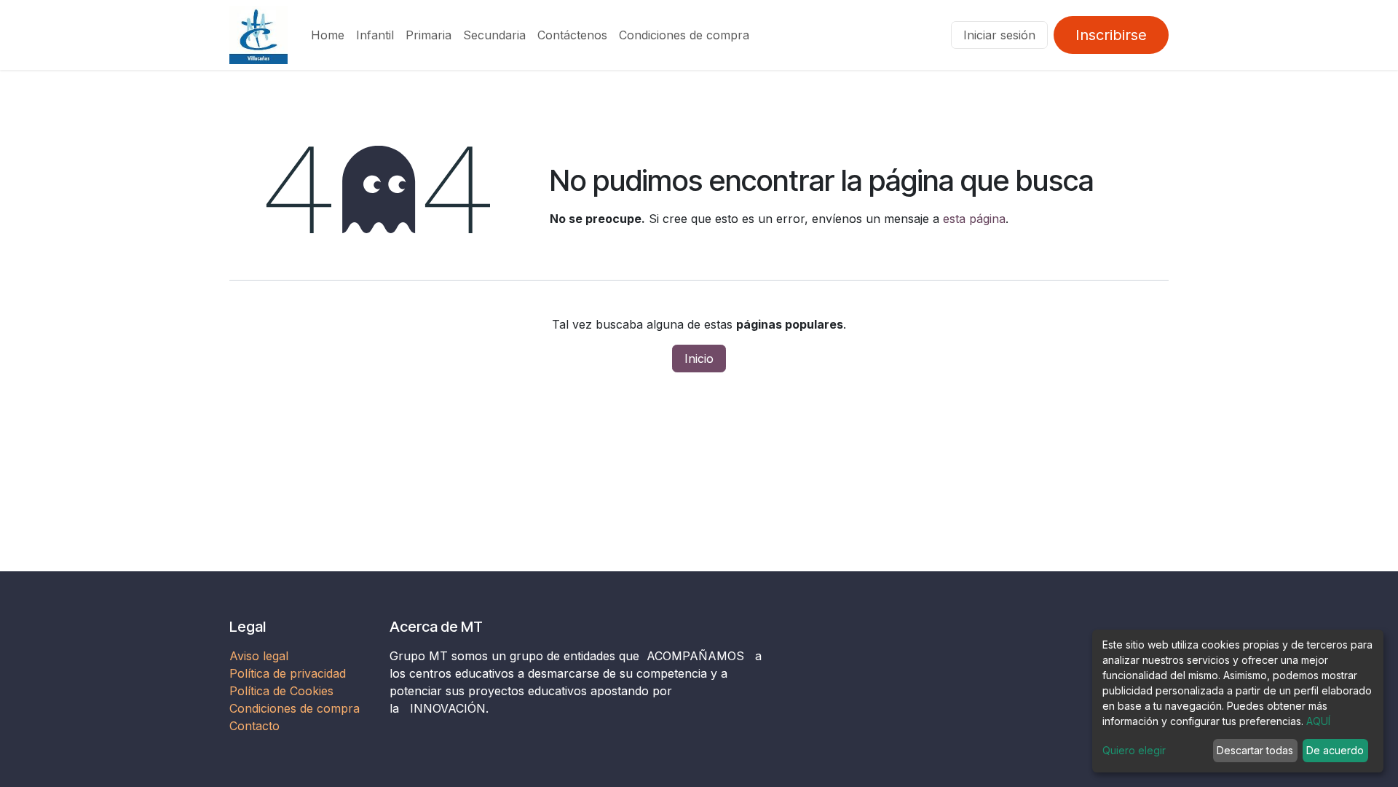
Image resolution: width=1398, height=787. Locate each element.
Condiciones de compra (294, 708)
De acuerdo (1335, 750)
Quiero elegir (1134, 750)
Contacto (254, 726)
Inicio (699, 358)
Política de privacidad (287, 673)
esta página (974, 218)
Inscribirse (1111, 35)
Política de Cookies (281, 691)
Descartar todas (1255, 750)
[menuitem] (327, 35)
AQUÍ (1318, 721)
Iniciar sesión (999, 35)
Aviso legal (260, 656)
